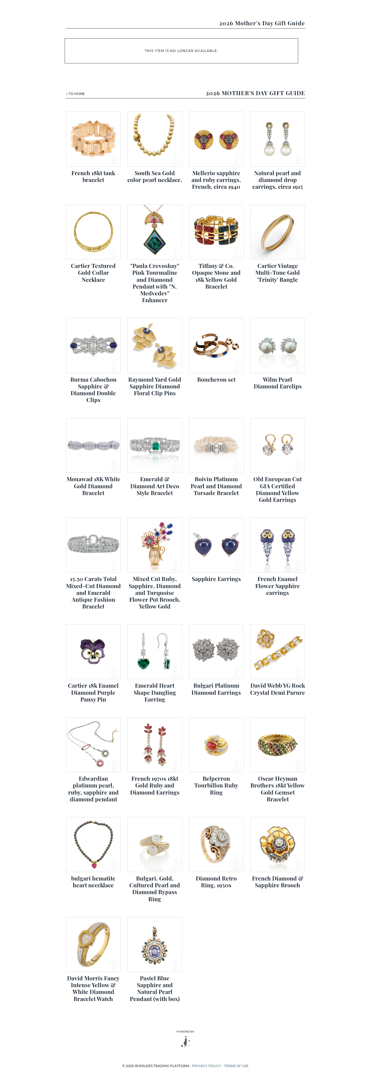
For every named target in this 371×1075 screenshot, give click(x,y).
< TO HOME (75, 94)
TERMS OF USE (236, 1066)
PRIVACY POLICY (206, 1066)
